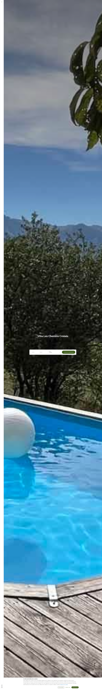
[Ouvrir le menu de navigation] (2, 2)
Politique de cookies (64, 684)
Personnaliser (61, 687)
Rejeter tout (68, 687)
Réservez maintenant (69, 352)
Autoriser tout (75, 687)
